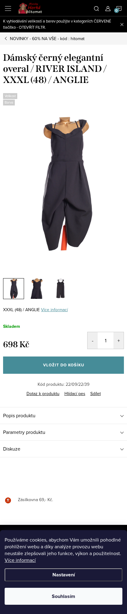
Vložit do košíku (63, 365)
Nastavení (63, 574)
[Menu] (8, 8)
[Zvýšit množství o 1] (118, 340)
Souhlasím (63, 596)
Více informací (20, 560)
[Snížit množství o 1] (93, 340)
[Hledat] (96, 8)
